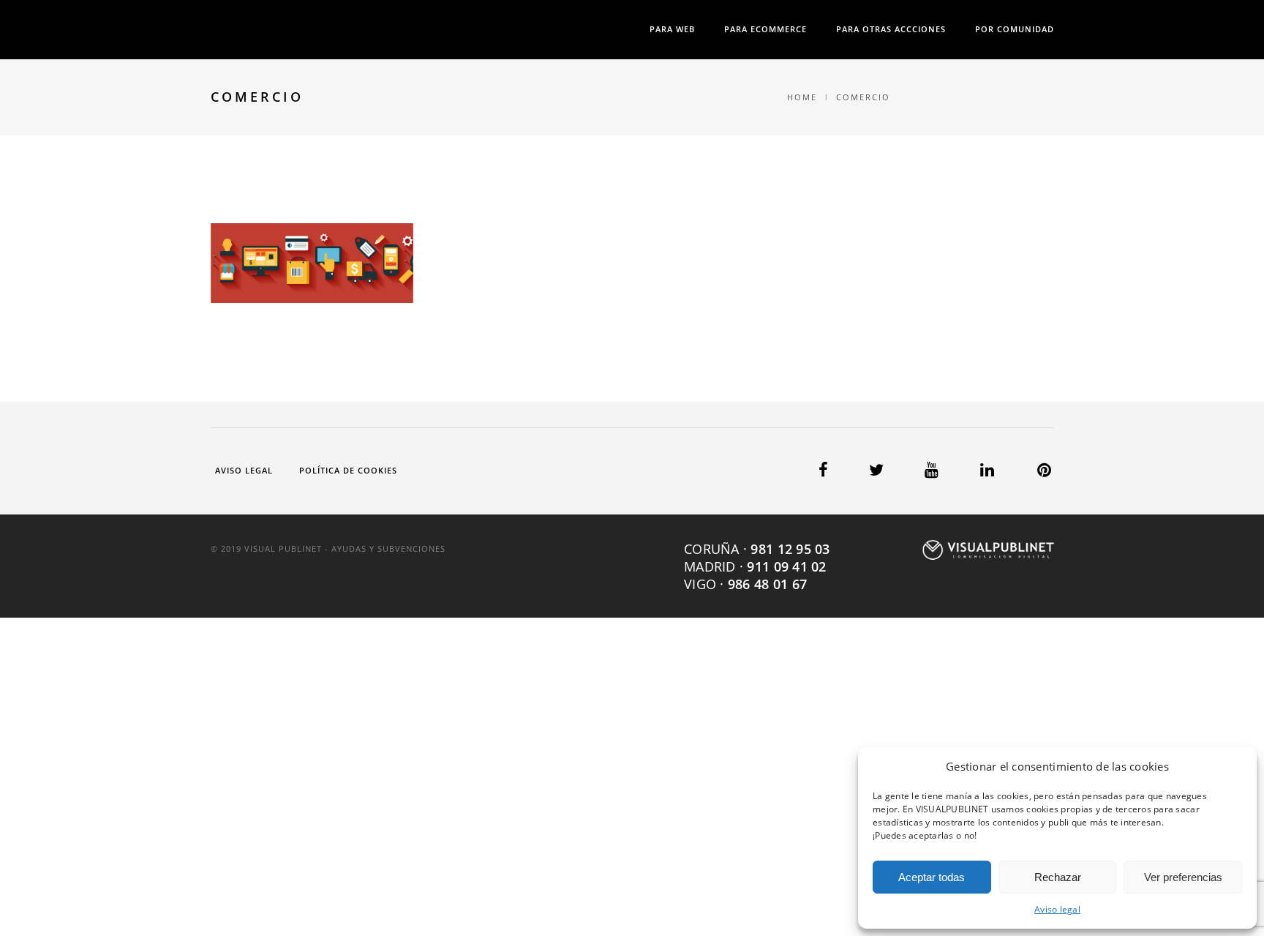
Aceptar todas (931, 877)
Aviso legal (1057, 909)
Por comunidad (1014, 28)
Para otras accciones (891, 28)
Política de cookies (348, 470)
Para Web (672, 28)
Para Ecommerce (765, 28)
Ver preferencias (1183, 877)
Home (802, 96)
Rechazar (1057, 877)
